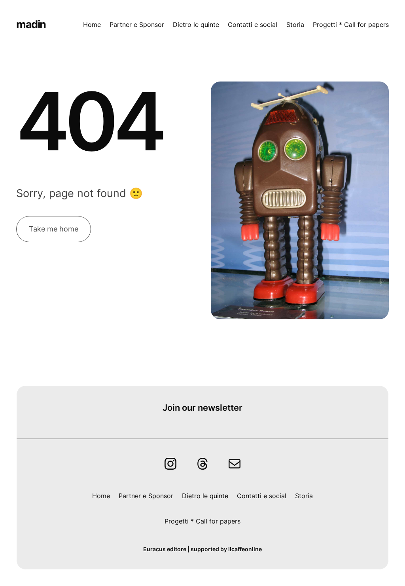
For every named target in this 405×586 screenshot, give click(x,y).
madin (31, 24)
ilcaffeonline (245, 549)
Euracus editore (164, 549)
